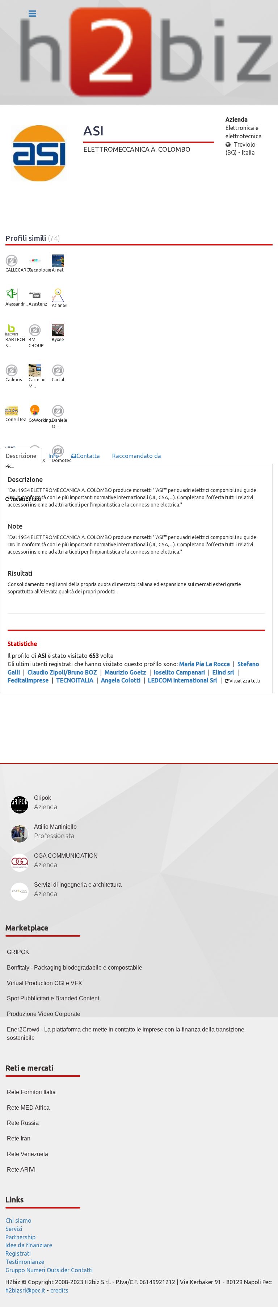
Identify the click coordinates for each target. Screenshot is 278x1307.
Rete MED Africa (28, 1108)
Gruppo (15, 1270)
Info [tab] (54, 456)
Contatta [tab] (88, 456)
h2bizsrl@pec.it (25, 1290)
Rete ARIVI (21, 1170)
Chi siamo (18, 1220)
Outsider (58, 1270)
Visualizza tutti (244, 680)
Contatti (82, 1270)
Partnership (20, 1237)
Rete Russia (23, 1123)
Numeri (35, 1270)
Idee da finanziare (28, 1245)
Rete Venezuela (27, 1154)
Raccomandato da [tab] (136, 456)
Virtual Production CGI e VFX (44, 983)
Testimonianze (24, 1261)
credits (59, 1290)
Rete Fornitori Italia (31, 1092)
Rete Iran (18, 1138)
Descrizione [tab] (21, 456)
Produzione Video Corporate (43, 1014)
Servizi (13, 1229)
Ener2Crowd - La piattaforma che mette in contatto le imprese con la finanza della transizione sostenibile (125, 1033)
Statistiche (22, 643)
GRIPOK (18, 952)
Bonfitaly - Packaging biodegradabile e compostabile (74, 968)
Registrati (18, 1253)
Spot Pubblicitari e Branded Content (53, 998)
